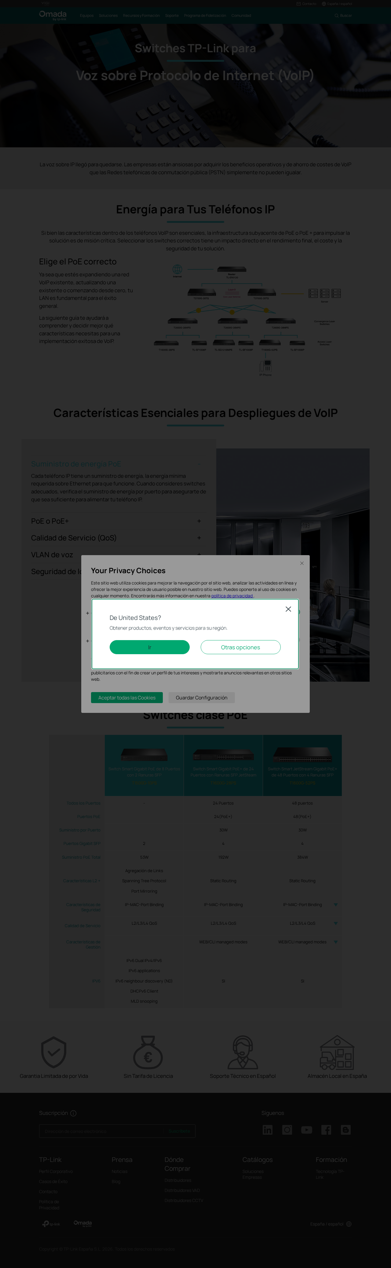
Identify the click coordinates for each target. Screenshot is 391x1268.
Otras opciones (240, 647)
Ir (149, 647)
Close (288, 609)
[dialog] (195, 634)
